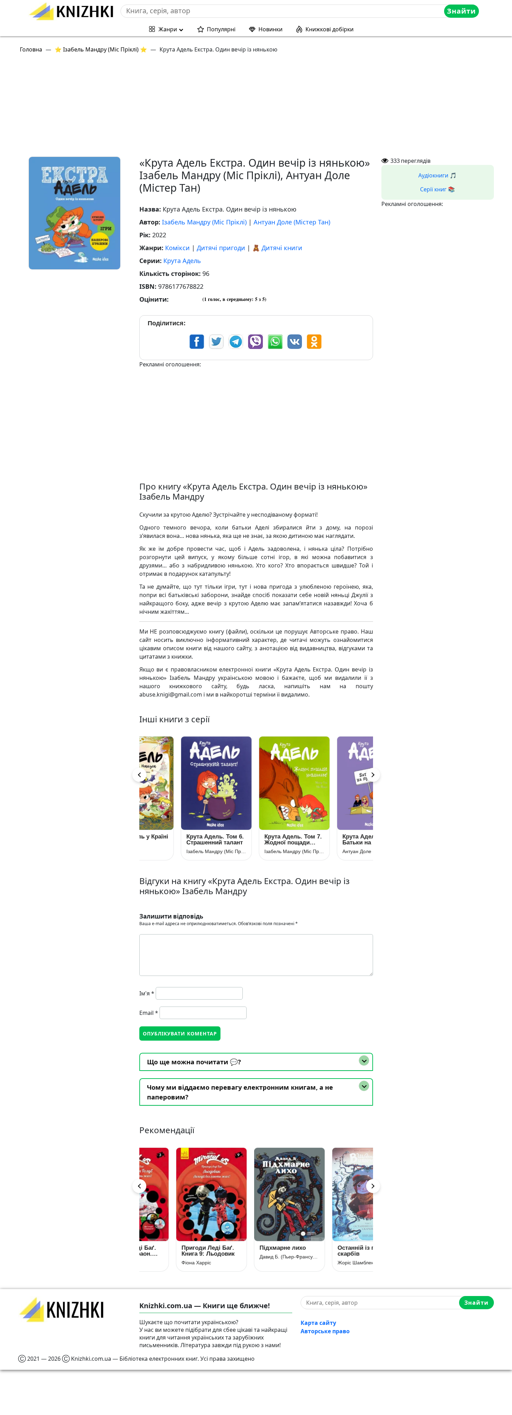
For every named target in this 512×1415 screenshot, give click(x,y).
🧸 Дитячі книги (277, 248)
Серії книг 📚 (437, 189)
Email (148, 1013)
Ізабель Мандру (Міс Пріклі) (204, 222)
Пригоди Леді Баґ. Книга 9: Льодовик (175, 1251)
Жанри (167, 29)
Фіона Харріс (163, 1262)
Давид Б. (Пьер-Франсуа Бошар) (256, 1256)
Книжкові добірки (329, 29)
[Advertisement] (227, 108)
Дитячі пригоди (221, 248)
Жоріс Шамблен (322, 1262)
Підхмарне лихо (249, 1248)
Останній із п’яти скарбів (328, 1251)
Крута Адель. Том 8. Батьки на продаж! (333, 839)
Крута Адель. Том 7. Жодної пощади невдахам (255, 839)
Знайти (461, 11)
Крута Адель (182, 260)
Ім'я (146, 993)
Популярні (221, 29)
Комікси (177, 248)
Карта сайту (318, 1323)
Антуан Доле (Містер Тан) (292, 222)
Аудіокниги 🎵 (437, 175)
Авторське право (325, 1331)
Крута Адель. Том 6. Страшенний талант (177, 839)
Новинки (270, 29)
